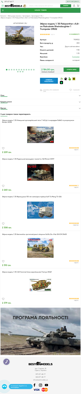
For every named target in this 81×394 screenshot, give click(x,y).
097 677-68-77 (41, 374)
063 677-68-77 (41, 377)
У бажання (76, 90)
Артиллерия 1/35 (19, 23)
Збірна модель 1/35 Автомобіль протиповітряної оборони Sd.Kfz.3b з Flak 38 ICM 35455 (34, 234)
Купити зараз (71, 69)
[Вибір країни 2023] (24, 7)
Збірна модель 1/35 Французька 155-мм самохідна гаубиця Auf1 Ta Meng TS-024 (32, 197)
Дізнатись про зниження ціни (51, 91)
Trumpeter (76, 57)
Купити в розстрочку (48, 80)
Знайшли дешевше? (47, 71)
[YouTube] (46, 385)
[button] (6, 69)
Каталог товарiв (40, 10)
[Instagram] (40, 385)
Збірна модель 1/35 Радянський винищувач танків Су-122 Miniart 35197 (28, 159)
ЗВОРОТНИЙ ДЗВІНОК (73, 1)
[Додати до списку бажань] (3, 148)
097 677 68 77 (9, 2)
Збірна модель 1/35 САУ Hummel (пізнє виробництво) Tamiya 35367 (27, 272)
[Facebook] (34, 385)
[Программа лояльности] (40, 354)
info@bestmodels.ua (40, 380)
